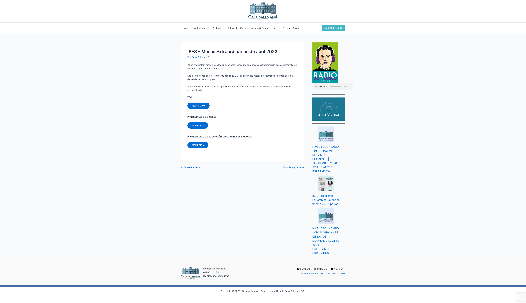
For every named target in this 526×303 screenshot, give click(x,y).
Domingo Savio (291, 28)
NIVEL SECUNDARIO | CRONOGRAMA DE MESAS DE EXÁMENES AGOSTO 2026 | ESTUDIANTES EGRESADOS (325, 241)
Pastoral (216, 28)
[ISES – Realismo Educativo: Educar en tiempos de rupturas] (326, 183)
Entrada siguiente (293, 167)
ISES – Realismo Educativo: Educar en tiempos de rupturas (326, 200)
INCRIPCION (197, 125)
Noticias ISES (335, 273)
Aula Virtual (314, 273)
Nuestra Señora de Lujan (263, 28)
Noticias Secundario (324, 273)
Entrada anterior (191, 167)
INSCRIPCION (198, 105)
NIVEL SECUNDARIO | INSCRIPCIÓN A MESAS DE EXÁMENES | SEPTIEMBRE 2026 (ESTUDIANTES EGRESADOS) (325, 159)
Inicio (185, 28)
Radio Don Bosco (305, 273)
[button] (206, 28)
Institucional (199, 28)
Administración (235, 28)
